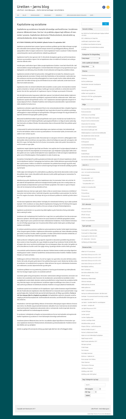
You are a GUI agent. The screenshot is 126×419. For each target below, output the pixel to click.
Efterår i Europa (85, 214)
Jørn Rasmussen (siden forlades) (76, 15)
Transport (84, 87)
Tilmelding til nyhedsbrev (88, 75)
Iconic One (90, 413)
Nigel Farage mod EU (86, 338)
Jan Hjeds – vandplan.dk (87, 305)
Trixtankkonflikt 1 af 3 (87, 178)
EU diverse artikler (86, 217)
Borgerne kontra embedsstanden (90, 120)
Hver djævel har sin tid (87, 299)
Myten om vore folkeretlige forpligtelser (92, 335)
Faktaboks (84, 150)
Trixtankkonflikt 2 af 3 (88, 180)
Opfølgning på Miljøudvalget (89, 242)
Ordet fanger (84, 347)
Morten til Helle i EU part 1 (88, 329)
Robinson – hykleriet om (87, 356)
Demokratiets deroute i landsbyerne (91, 84)
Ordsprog (59, 15)
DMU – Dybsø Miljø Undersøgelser (90, 117)
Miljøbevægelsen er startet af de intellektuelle (93, 132)
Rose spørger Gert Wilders (88, 359)
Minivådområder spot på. (88, 323)
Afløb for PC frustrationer (88, 251)
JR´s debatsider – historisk (88, 239)
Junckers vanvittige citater (88, 320)
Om (18, 15)
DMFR (91, 15)
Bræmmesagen (85, 175)
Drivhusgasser (35, 15)
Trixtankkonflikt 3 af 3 (88, 183)
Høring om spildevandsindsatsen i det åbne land (94, 293)
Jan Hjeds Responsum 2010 (88, 308)
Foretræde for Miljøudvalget (89, 233)
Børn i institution (85, 269)
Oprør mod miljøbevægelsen (89, 126)
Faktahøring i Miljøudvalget (88, 278)
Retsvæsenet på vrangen (88, 199)
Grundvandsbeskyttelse (87, 144)
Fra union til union (86, 211)
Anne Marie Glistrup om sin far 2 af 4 (91, 257)
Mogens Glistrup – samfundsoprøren (91, 326)
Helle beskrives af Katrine (88, 284)
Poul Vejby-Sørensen (86, 353)
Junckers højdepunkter (87, 317)
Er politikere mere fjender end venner (91, 44)
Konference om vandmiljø (88, 114)
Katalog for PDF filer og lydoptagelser (91, 96)
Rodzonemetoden (86, 111)
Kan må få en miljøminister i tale (89, 159)
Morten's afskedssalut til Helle (89, 332)
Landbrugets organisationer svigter (90, 41)
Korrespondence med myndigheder (90, 108)
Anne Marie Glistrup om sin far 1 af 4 (91, 254)
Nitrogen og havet (86, 344)
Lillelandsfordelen (86, 208)
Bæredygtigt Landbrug (87, 266)
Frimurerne (84, 190)
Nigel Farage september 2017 (89, 341)
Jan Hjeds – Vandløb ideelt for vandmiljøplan (93, 302)
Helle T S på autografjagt (88, 290)
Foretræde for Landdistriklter (89, 230)
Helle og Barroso (85, 287)
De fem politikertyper (87, 81)
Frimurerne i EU (85, 196)
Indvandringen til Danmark (88, 90)
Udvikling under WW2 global (88, 374)
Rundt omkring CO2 (86, 147)
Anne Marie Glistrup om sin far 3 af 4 (91, 260)
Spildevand (47, 15)
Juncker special (85, 314)
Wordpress (108, 413)
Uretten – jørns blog (33, 7)
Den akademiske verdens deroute (90, 135)
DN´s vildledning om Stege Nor (89, 38)
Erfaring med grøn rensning (88, 138)
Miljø (24, 15)
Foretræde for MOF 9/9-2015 (89, 236)
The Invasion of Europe (87, 365)
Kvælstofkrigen (85, 153)
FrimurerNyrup (85, 193)
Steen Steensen (85, 362)
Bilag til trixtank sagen (87, 99)
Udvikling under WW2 (87, 371)
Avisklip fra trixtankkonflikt (88, 187)
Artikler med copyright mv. (88, 93)
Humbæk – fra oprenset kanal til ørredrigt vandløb (94, 296)
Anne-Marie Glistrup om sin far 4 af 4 (91, 263)
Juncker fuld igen (85, 311)
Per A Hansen (85, 350)
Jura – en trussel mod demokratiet (90, 172)
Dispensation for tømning (88, 123)
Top (121, 414)
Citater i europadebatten (88, 220)
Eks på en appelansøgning (88, 169)
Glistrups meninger (86, 281)
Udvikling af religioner (87, 368)
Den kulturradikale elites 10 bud (89, 272)
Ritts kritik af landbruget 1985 (89, 129)
